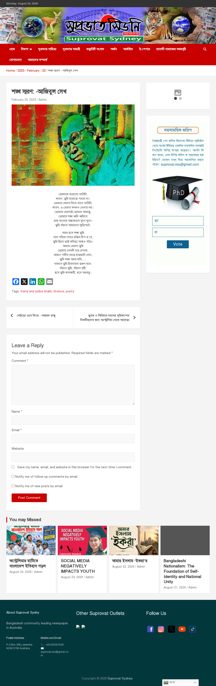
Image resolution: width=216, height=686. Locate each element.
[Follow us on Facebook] (150, 627)
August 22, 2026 (123, 566)
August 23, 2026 (72, 577)
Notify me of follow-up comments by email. (46, 477)
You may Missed (25, 519)
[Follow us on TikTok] (192, 627)
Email (17, 430)
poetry (70, 291)
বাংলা (172, 682)
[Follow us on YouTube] (182, 627)
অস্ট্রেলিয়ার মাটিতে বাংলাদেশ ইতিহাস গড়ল (27, 563)
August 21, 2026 (175, 587)
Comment (20, 361)
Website (18, 449)
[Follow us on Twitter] (171, 627)
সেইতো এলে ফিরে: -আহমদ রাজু (36, 315)
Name (17, 411)
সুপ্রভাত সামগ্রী (71, 49)
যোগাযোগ (15, 60)
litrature (59, 291)
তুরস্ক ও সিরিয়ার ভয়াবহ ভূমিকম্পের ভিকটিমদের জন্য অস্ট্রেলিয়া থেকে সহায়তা (104, 318)
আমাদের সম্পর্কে (37, 60)
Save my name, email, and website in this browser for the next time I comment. (74, 467)
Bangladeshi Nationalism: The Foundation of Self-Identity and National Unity (182, 571)
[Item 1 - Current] (175, 98)
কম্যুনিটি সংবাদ (95, 49)
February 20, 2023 (24, 100)
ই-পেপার (144, 49)
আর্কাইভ (128, 49)
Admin (43, 100)
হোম (12, 49)
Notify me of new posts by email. (39, 486)
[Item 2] (180, 98)
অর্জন (114, 49)
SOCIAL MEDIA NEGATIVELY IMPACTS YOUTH (78, 566)
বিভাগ (24, 49)
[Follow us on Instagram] (161, 627)
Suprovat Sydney (120, 678)
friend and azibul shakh (36, 291)
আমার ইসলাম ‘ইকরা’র (129, 560)
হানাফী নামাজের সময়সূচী (171, 49)
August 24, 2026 (20, 572)
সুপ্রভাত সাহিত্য (47, 49)
